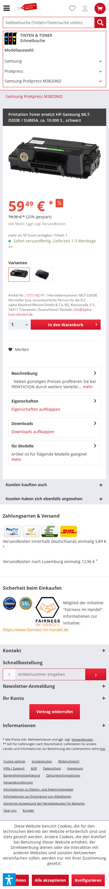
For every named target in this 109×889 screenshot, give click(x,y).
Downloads (22, 423)
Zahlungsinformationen (63, 775)
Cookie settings (14, 761)
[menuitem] (8, 8)
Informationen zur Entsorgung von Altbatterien (37, 796)
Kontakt (28, 810)
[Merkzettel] (74, 8)
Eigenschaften (24, 401)
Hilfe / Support (14, 768)
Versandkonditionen (18, 782)
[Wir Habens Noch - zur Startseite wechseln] (28, 13)
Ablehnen (17, 880)
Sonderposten (42, 761)
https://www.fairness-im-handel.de (35, 629)
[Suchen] (100, 22)
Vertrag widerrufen (54, 711)
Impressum (75, 768)
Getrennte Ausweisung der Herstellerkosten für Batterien (44, 803)
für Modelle (22, 446)
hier (102, 748)
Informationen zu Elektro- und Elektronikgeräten (38, 789)
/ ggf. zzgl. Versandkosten (45, 223)
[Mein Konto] (86, 8)
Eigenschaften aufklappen (35, 409)
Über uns (9, 810)
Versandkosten (82, 739)
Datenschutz (52, 768)
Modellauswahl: (19, 50)
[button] (9, 879)
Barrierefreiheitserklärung (21, 775)
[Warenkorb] (100, 8)
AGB (34, 768)
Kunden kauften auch (26, 484)
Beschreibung (24, 373)
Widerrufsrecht (68, 761)
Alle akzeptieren (50, 880)
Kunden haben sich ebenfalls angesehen (44, 498)
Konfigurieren (88, 880)
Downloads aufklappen (32, 431)
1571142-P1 (35, 295)
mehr (87, 386)
